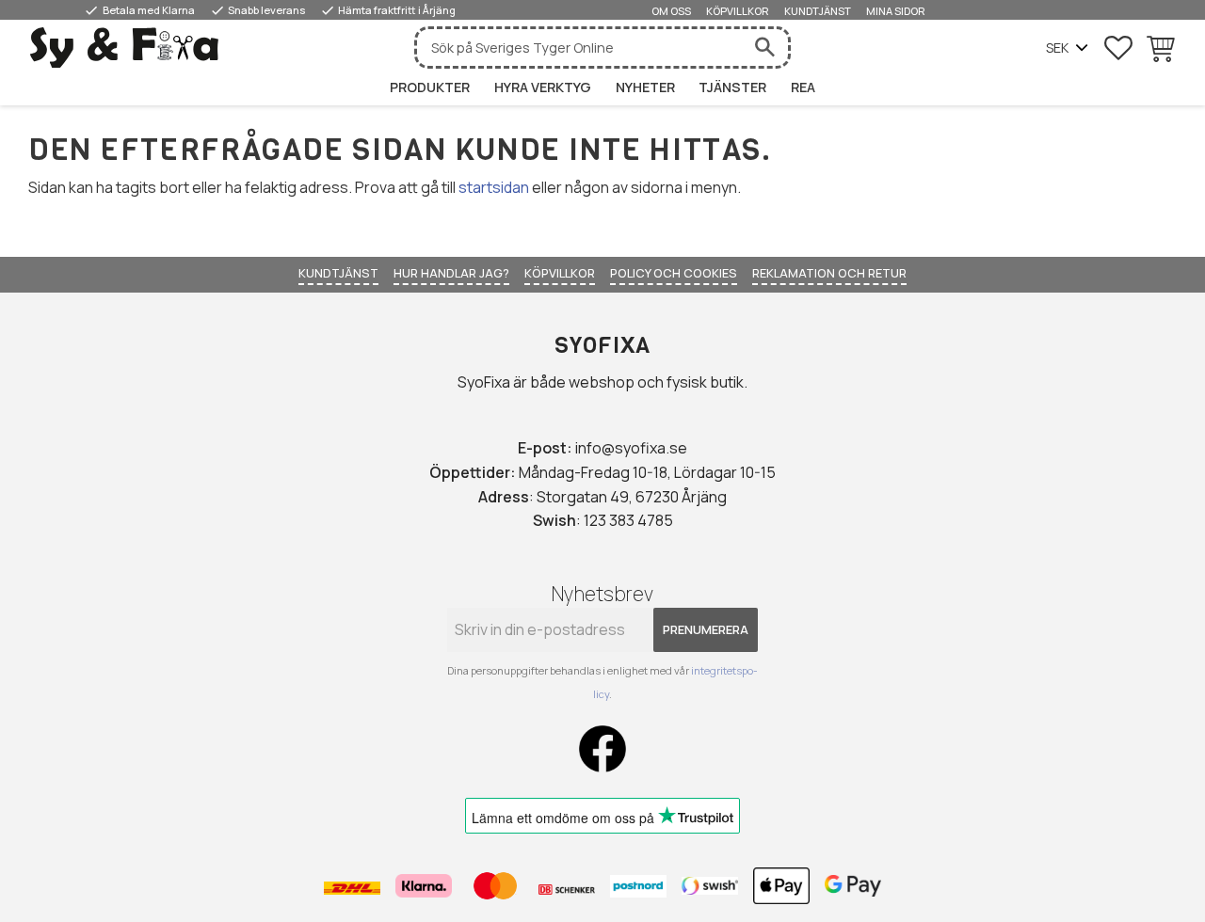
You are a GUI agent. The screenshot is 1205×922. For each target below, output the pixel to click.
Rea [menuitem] (803, 87)
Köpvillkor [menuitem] (737, 11)
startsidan (493, 187)
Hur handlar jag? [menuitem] (451, 272)
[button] (1118, 48)
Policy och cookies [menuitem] (673, 272)
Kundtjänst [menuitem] (817, 11)
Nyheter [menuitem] (645, 87)
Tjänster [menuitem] (732, 87)
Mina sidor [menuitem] (895, 11)
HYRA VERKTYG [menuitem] (542, 87)
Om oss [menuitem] (671, 11)
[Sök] (764, 47)
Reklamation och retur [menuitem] (829, 272)
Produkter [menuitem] (430, 87)
